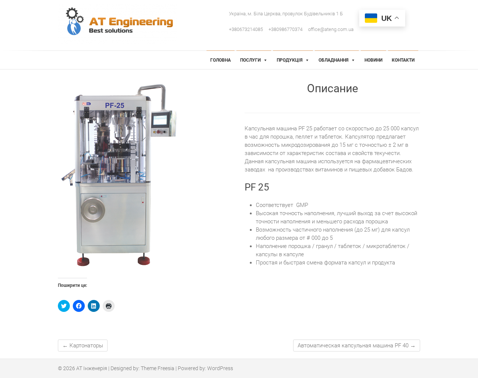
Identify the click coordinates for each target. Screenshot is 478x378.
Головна (220, 60)
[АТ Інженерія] (119, 24)
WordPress (220, 368)
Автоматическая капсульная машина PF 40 (357, 345)
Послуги (250, 60)
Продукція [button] (289, 60)
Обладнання (333, 60)
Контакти (403, 60)
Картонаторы (82, 345)
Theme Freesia (157, 368)
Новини (373, 60)
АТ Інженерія (91, 368)
